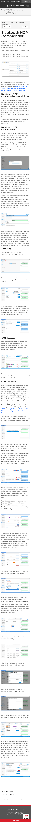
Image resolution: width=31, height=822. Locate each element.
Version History (10, 812)
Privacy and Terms (12, 814)
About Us (22, 812)
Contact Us (20, 813)
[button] (2, 5)
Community (26, 1)
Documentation (15, 1)
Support (17, 812)
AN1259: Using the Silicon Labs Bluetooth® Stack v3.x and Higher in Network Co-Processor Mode (14, 88)
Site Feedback (21, 814)
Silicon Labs (5, 1)
